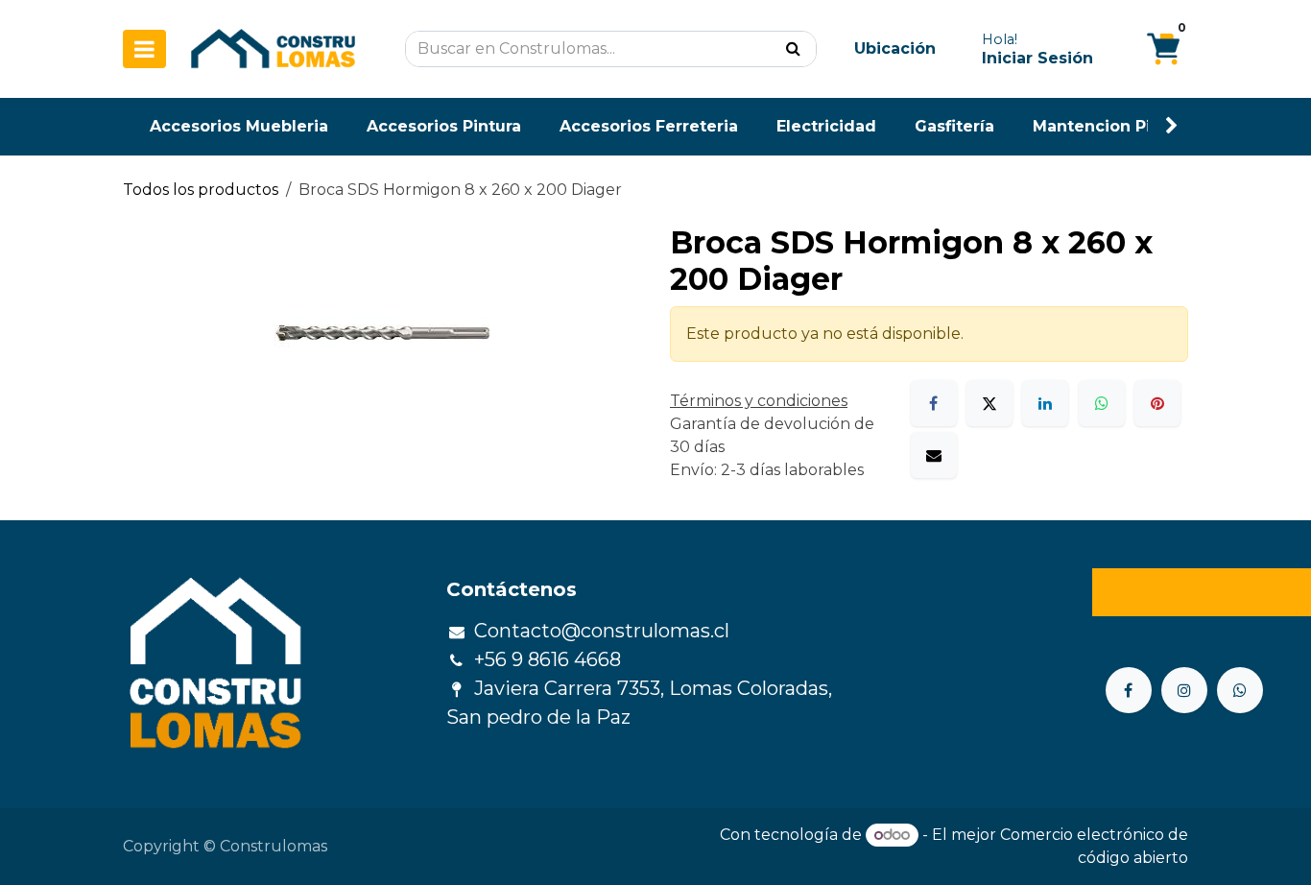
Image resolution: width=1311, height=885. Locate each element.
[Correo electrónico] (934, 455)
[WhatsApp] (1102, 403)
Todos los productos (200, 189)
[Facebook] (934, 403)
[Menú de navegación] (144, 49)
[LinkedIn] (1045, 403)
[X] (989, 403)
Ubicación (895, 48)
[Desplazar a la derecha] (1172, 126)
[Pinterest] (1157, 403)
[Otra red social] (1240, 690)
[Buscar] (793, 49)
